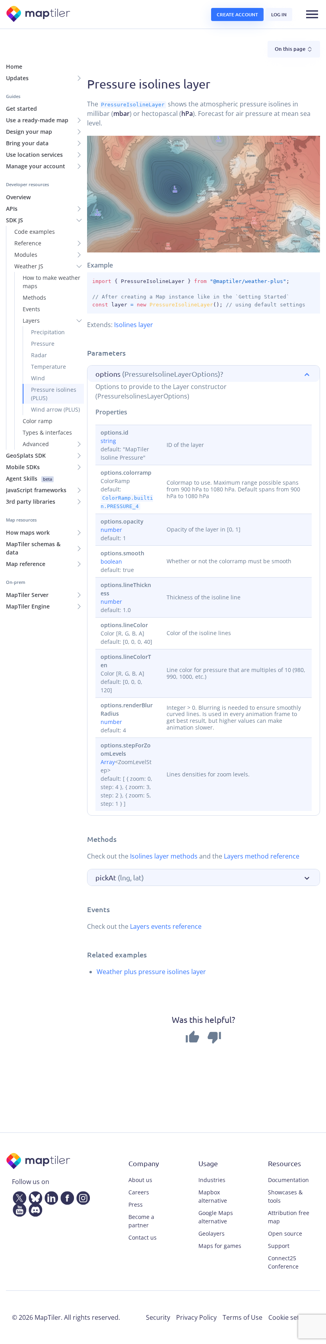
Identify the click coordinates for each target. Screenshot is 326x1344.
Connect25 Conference (283, 1262)
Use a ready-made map (37, 120)
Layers (31, 320)
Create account (237, 14)
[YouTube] (18, 1208)
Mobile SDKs (23, 467)
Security (158, 1317)
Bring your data (27, 143)
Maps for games (219, 1246)
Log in (279, 14)
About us (140, 1180)
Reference (27, 243)
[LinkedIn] (50, 1197)
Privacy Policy (196, 1317)
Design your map (29, 131)
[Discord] (34, 1208)
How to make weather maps (51, 282)
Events (31, 309)
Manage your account (35, 166)
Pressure (42, 343)
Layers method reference (261, 856)
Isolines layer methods (164, 856)
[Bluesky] (34, 1197)
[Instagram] (81, 1197)
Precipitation (48, 332)
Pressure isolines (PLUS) (53, 394)
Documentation (288, 1180)
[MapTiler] (39, 14)
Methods (34, 297)
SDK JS (14, 220)
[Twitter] (18, 1197)
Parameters (106, 352)
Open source (285, 1233)
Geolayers (211, 1233)
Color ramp (37, 421)
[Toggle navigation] (312, 14)
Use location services (34, 154)
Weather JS (28, 266)
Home (14, 66)
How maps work (28, 532)
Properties (111, 412)
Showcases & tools (285, 1196)
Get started (21, 108)
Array (108, 762)
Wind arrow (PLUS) (55, 409)
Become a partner (141, 1221)
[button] (203, 374)
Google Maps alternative (215, 1217)
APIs (11, 208)
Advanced (36, 444)
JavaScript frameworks (36, 490)
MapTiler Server (27, 595)
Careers (138, 1192)
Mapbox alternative (212, 1196)
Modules (25, 254)
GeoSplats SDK (26, 455)
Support (278, 1246)
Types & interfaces (47, 432)
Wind (38, 378)
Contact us (142, 1237)
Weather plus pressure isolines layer (151, 971)
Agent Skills (29, 478)
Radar (39, 355)
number (111, 529)
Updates (17, 78)
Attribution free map (288, 1217)
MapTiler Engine (28, 606)
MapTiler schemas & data (33, 548)
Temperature (48, 366)
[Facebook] (65, 1197)
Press (135, 1204)
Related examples (117, 954)
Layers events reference (166, 926)
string (108, 441)
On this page (291, 48)
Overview (18, 197)
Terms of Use (242, 1317)
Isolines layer (133, 324)
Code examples (34, 231)
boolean (111, 561)
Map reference (25, 564)
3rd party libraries (30, 501)
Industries (211, 1180)
